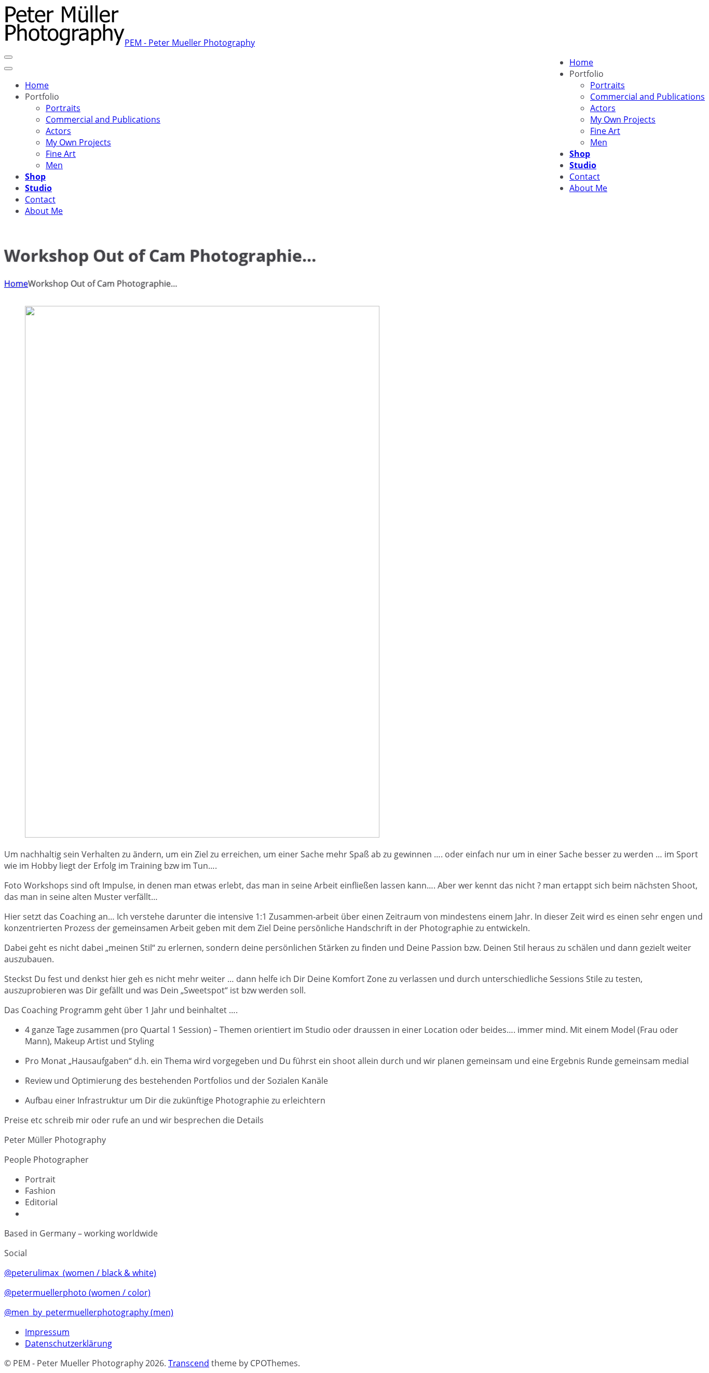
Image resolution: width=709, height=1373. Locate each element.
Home (16, 283)
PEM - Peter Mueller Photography (190, 42)
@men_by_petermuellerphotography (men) (88, 1312)
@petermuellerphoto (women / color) (77, 1292)
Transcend (188, 1363)
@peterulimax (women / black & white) (80, 1272)
